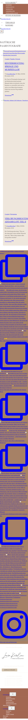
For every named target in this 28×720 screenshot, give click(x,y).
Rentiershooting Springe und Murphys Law (14, 66)
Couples (7, 59)
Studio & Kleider (13, 15)
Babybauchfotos (10, 7)
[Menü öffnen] (1, 31)
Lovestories (5, 708)
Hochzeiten (9, 5)
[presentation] (15, 53)
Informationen (6, 694)
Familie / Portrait (15, 59)
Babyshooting (9, 9)
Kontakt (9, 25)
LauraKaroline (11, 74)
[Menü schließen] (0, 690)
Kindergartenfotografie (12, 13)
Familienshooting (10, 11)
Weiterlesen (9, 95)
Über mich (10, 23)
